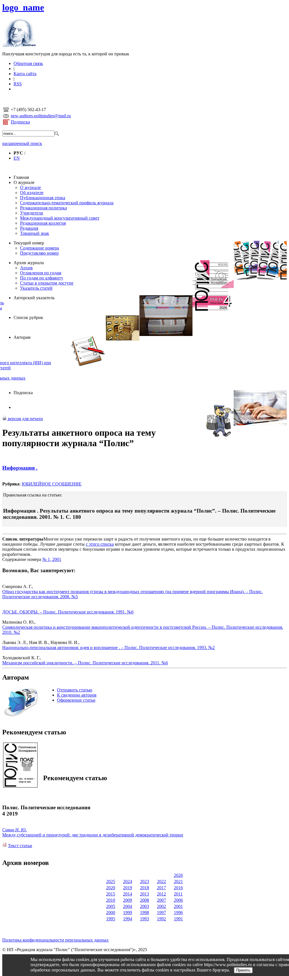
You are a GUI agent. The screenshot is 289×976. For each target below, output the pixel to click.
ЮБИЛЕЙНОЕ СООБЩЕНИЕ (52, 484)
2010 (110, 900)
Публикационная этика (42, 197)
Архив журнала (29, 262)
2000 (110, 912)
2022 (161, 881)
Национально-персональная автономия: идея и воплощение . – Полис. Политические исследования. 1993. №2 (108, 647)
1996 (178, 912)
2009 (127, 900)
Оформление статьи (76, 700)
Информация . (20, 468)
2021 (178, 881)
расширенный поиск (22, 143)
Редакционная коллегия (43, 223)
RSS (18, 83)
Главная (21, 177)
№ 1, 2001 (51, 559)
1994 (127, 918)
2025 (110, 881)
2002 (161, 906)
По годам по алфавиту (41, 278)
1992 (161, 918)
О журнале (24, 182)
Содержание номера (39, 248)
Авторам (22, 337)
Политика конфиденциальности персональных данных (55, 940)
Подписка (20, 122)
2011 (178, 894)
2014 (127, 894)
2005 (110, 906)
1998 (144, 912)
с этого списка (100, 544)
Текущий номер (29, 242)
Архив (26, 267)
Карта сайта (25, 73)
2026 (178, 875)
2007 (161, 900)
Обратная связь (28, 63)
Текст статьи (20, 845)
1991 (178, 918)
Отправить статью (74, 689)
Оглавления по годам (40, 272)
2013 (144, 894)
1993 (144, 918)
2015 (110, 894)
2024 (127, 881)
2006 (178, 900)
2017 (161, 887)
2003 (144, 906)
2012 (161, 894)
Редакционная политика (43, 207)
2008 (144, 900)
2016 (178, 887)
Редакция (29, 228)
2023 (144, 881)
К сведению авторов (77, 695)
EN (17, 158)
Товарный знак (34, 233)
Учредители (31, 213)
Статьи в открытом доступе (46, 283)
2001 (178, 906)
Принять (243, 970)
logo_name (23, 7)
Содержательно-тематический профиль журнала (66, 202)
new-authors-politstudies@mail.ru (41, 115)
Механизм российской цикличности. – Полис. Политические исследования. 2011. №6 (85, 662)
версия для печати (25, 418)
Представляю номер (39, 253)
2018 (144, 887)
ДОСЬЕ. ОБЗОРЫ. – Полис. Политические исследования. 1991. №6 (67, 612)
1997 (161, 912)
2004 (127, 906)
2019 (127, 887)
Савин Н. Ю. (14, 829)
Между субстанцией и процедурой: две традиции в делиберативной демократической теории (92, 834)
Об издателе (31, 192)
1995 (110, 918)
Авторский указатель (34, 297)
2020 (110, 887)
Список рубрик (28, 317)
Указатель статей (36, 288)
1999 (127, 912)
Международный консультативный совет (59, 218)
